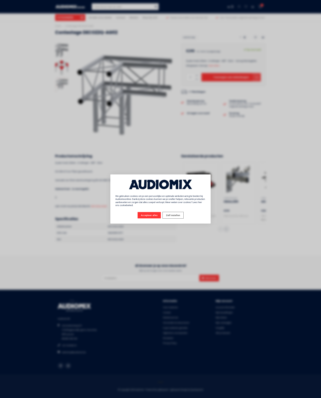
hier (200, 202)
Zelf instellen (173, 215)
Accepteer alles (149, 215)
